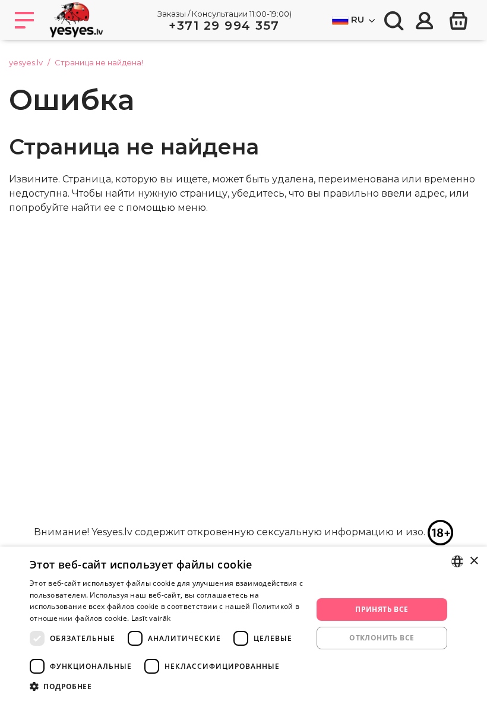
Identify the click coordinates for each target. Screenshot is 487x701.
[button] (167, 686)
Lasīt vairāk (151, 618)
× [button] (473, 561)
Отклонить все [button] (381, 638)
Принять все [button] (381, 609)
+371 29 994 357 (224, 25)
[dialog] (243, 624)
